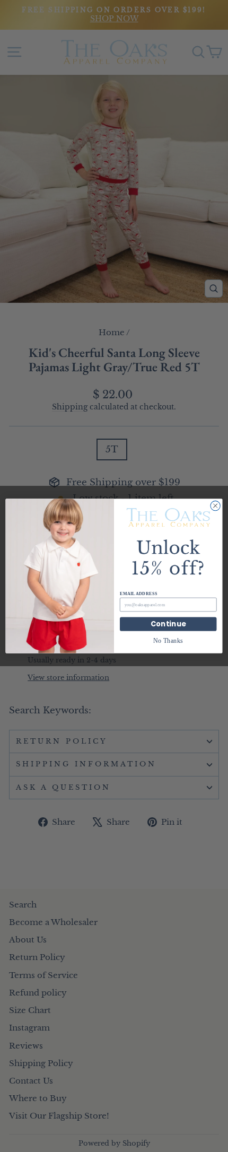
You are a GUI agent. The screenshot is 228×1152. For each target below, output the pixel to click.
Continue (168, 624)
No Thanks (168, 640)
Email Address (138, 593)
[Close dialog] (215, 505)
